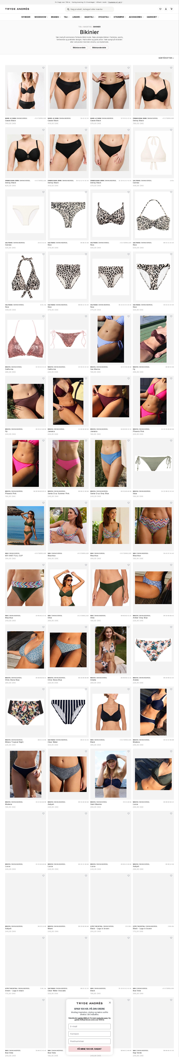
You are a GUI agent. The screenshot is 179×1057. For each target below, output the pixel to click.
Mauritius (52, 556)
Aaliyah (51, 804)
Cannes (136, 183)
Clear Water (53, 742)
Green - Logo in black (14, 991)
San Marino (95, 369)
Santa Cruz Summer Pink (58, 493)
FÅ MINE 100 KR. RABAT (89, 1049)
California (9, 369)
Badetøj (87, 27)
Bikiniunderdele (99, 48)
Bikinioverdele (79, 48)
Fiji (134, 369)
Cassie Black (10, 121)
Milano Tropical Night (14, 742)
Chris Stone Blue (12, 680)
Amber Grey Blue (140, 618)
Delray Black (138, 121)
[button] (67, 9)
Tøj (80, 27)
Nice (49, 245)
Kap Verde (137, 1053)
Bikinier (97, 27)
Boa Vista (137, 991)
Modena (136, 742)
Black (92, 742)
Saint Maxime (96, 804)
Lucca (135, 804)
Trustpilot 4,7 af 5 (115, 2)
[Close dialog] (110, 1003)
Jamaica (51, 431)
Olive (50, 618)
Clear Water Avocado (57, 991)
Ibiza (135, 493)
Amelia (93, 680)
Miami (50, 928)
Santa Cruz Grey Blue (99, 493)
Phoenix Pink (138, 431)
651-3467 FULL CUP (14, 556)
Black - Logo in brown (99, 928)
